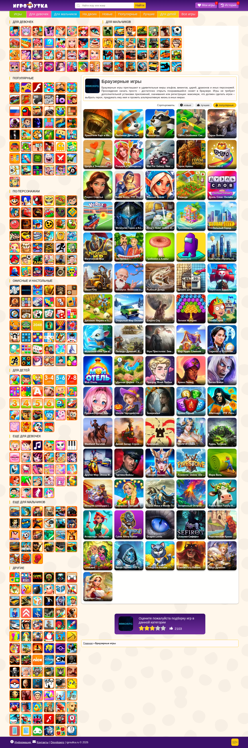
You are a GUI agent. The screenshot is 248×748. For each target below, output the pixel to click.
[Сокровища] (72, 361)
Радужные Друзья (14, 271)
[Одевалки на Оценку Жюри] (37, 469)
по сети (14, 123)
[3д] (60, 589)
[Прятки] (14, 636)
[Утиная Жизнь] (72, 683)
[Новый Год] (49, 636)
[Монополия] (60, 361)
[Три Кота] (26, 427)
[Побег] (14, 361)
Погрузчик (49, 248)
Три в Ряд (72, 87)
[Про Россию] (72, 577)
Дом (14, 43)
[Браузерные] (26, 290)
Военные (119, 66)
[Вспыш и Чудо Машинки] (37, 415)
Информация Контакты (31, 742)
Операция (37, 43)
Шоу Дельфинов (72, 236)
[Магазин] (72, 481)
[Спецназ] (72, 612)
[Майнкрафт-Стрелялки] (37, 511)
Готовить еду (37, 31)
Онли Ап (60, 259)
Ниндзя (153, 43)
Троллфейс (37, 236)
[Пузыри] (60, 349)
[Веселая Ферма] (14, 337)
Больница (60, 55)
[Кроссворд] (37, 337)
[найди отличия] (14, 313)
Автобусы (130, 55)
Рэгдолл (14, 170)
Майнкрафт (108, 31)
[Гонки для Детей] (72, 403)
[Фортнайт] (26, 547)
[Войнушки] (37, 523)
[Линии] (26, 349)
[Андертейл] (14, 671)
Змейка (60, 123)
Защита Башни (72, 123)
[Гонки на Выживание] (14, 660)
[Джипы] (72, 547)
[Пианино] (72, 445)
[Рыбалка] (26, 511)
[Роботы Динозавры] (14, 558)
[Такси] (14, 547)
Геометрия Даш (72, 212)
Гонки (119, 31)
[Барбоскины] (72, 415)
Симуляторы (14, 146)
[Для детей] (14, 379)
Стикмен (108, 55)
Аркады (60, 146)
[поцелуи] (14, 457)
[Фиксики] (49, 415)
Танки (142, 31)
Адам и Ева (60, 236)
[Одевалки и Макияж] (26, 492)
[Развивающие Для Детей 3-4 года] (49, 379)
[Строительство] (72, 601)
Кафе (26, 43)
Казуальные (49, 146)
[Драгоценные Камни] (72, 325)
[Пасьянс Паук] (72, 337)
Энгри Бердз (14, 259)
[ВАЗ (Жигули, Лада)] (14, 601)
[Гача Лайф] (49, 481)
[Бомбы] (37, 589)
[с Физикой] (49, 601)
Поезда (165, 43)
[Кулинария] (49, 457)
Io (60, 99)
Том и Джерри (14, 212)
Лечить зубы (72, 55)
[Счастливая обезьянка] (14, 325)
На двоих (90, 14)
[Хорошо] (157, 628)
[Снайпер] (60, 511)
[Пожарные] (60, 612)
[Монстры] (72, 719)
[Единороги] (49, 492)
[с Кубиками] (14, 349)
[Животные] (49, 391)
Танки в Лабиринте (37, 259)
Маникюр (26, 55)
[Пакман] (26, 589)
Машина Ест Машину (37, 248)
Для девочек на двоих (95, 66)
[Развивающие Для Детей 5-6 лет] (60, 379)
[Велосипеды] (72, 695)
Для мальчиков (65, 14)
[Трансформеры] (72, 523)
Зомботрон (60, 212)
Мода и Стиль (60, 66)
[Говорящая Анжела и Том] (60, 445)
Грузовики (176, 55)
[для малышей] (60, 391)
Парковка (153, 66)
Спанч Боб (49, 200)
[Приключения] (26, 624)
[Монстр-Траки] (72, 511)
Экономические (60, 170)
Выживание (49, 134)
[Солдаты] (37, 547)
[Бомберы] (60, 683)
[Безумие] (26, 695)
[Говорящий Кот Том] (60, 671)
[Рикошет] (14, 612)
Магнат (49, 170)
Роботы (130, 66)
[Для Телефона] (14, 730)
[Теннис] (60, 695)
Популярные (127, 14)
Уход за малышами (72, 31)
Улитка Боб (60, 224)
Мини (60, 111)
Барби (72, 43)
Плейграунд (37, 158)
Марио (14, 200)
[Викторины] (49, 349)
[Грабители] (60, 547)
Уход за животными (14, 55)
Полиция (142, 55)
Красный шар (14, 224)
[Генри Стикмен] (72, 730)
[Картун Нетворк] (60, 660)
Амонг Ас (26, 111)
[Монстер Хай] (37, 457)
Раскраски (26, 146)
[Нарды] (60, 302)
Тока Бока (26, 271)
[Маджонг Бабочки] (60, 337)
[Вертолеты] (26, 719)
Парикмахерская (83, 31)
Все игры (188, 14)
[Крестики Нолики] (26, 361)
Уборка (37, 66)
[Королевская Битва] (37, 636)
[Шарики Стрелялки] (37, 290)
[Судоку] (49, 337)
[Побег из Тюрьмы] (14, 523)
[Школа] (14, 492)
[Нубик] (14, 535)
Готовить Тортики (95, 43)
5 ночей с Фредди (26, 224)
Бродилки (26, 134)
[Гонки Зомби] (26, 660)
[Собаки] (72, 707)
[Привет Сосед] (72, 671)
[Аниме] (37, 624)
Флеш (37, 87)
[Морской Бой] (72, 349)
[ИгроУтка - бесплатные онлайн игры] (30, 5)
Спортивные (142, 66)
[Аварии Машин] (60, 535)
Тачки (26, 212)
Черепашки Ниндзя (60, 200)
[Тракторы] (60, 523)
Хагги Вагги (49, 271)
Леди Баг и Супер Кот (83, 43)
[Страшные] (60, 577)
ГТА (165, 31)
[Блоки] (72, 313)
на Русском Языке (14, 111)
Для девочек (38, 14)
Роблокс (37, 111)
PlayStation (49, 99)
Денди (26, 99)
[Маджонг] (49, 290)
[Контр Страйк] (49, 511)
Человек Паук (37, 200)
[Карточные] (37, 349)
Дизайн (72, 66)
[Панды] (37, 427)
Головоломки (72, 111)
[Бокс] (37, 558)
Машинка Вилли (49, 212)
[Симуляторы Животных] (49, 707)
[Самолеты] (72, 589)
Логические (49, 123)
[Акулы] (14, 719)
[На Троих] (14, 577)
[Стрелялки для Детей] (14, 415)
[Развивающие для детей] (26, 379)
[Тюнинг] (49, 612)
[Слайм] (26, 481)
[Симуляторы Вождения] (14, 511)
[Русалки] (60, 469)
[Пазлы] (26, 391)
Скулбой (72, 259)
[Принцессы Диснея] (26, 457)
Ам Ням (72, 224)
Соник (26, 200)
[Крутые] (49, 730)
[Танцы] (37, 492)
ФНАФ (37, 123)
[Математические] (72, 391)
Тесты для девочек (49, 43)
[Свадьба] (72, 469)
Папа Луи (60, 87)
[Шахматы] (60, 290)
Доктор (26, 66)
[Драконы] (60, 707)
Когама (60, 134)
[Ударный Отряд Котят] (37, 671)
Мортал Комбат (37, 212)
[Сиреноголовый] (37, 683)
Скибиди (60, 271)
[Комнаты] (49, 469)
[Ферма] (49, 589)
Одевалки (14, 31)
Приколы (49, 158)
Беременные (37, 55)
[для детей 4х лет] (26, 403)
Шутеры (49, 111)
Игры (18, 14)
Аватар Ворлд (49, 259)
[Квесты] (49, 577)
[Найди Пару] (60, 730)
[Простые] (37, 730)
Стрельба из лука (176, 66)
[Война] (26, 601)
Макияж (95, 31)
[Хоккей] (49, 523)
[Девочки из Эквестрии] (72, 457)
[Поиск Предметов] (14, 302)
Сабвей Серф (72, 99)
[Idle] (72, 648)
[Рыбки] (37, 707)
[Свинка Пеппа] (14, 427)
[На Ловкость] (14, 648)
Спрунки (72, 271)
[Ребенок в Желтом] (26, 683)
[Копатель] (72, 636)
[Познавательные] (37, 379)
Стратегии (142, 43)
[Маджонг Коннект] (49, 313)
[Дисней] (49, 660)
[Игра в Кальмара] (37, 719)
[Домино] (37, 302)
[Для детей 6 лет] (49, 403)
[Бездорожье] (49, 547)
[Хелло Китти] (26, 469)
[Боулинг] (14, 707)
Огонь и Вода (14, 87)
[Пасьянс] (37, 313)
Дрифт (165, 55)
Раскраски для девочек (60, 43)
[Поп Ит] (49, 427)
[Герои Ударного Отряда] (49, 671)
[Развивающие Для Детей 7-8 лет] (72, 379)
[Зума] (26, 325)
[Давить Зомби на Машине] (37, 535)
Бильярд (72, 170)
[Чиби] (60, 481)
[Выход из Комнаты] (49, 325)
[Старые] (37, 577)
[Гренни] (72, 660)
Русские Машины (108, 66)
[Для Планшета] (26, 730)
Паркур (165, 66)
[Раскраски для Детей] (14, 391)
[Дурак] (26, 313)
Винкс (60, 31)
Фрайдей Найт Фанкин (37, 271)
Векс (60, 248)
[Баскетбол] (26, 558)
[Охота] (72, 535)
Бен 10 (72, 200)
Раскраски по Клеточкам (83, 66)
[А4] (26, 671)
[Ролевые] (60, 601)
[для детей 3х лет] (14, 403)
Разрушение (26, 158)
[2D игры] (49, 624)
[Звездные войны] (49, 535)
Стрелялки (130, 31)
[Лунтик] (60, 415)
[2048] (37, 325)
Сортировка (37, 170)
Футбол (176, 31)
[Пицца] (60, 457)
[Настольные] (14, 290)
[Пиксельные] (60, 624)
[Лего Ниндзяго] (26, 523)
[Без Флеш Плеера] (49, 719)
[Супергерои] (60, 719)
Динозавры (119, 55)
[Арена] (37, 648)
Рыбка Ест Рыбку (37, 224)
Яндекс (26, 87)
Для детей (168, 14)
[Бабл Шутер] (60, 325)
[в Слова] (26, 302)
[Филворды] (26, 337)
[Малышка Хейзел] (14, 445)
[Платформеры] (60, 636)
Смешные (37, 146)
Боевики (26, 170)
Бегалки (72, 134)
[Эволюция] (37, 612)
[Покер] (60, 313)
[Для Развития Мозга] (37, 361)
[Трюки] (26, 648)
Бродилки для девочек (83, 55)
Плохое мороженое (26, 248)
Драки (176, 43)
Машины (14, 99)
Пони (49, 31)
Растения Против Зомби (72, 248)
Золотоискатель (49, 236)
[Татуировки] (37, 481)
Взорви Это (14, 248)
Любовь (49, 66)
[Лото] (49, 361)
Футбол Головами (26, 259)
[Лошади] (26, 707)
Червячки (26, 236)
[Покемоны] (14, 683)
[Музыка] (37, 445)
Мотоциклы (119, 43)
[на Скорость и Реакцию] (26, 636)
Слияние (14, 158)
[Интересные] (14, 589)
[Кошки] (49, 445)
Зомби (153, 31)
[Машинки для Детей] (60, 403)
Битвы (72, 158)
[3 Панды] (49, 683)
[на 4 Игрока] (26, 577)
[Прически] (14, 481)
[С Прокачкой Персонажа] (26, 612)
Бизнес (72, 146)
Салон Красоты (95, 55)
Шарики (49, 87)
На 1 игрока (26, 123)
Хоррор (14, 134)
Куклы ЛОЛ (14, 66)
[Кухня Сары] (26, 445)
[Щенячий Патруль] (26, 415)
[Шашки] (72, 290)
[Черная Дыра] (60, 648)
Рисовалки (14, 182)
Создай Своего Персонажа (26, 31)
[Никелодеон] (37, 660)
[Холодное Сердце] (14, 469)
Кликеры (37, 134)
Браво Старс (49, 224)
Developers (57, 742)
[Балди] (14, 695)
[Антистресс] (37, 601)
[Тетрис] (49, 302)
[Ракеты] (72, 624)
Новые (107, 14)
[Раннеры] (49, 648)
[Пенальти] (26, 535)
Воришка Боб (14, 236)
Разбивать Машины (153, 55)
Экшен (60, 158)
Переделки (49, 55)
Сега (37, 99)
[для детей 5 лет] (37, 403)
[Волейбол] (49, 695)
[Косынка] (72, 302)
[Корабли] (14, 624)
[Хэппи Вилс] (37, 695)
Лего (108, 43)
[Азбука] (37, 391)
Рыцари (130, 43)
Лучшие (149, 14)
